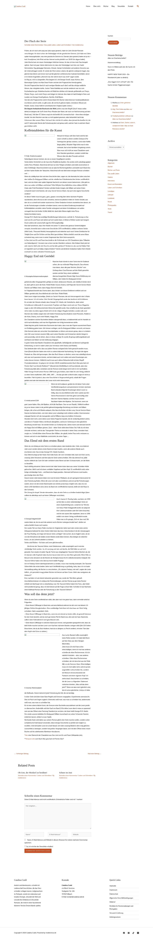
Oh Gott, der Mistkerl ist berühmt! (32, 772)
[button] (138, 6)
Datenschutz (113, 894)
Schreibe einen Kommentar (33, 45)
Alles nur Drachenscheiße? (117, 58)
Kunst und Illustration (115, 184)
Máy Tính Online (118, 109)
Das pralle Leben (50, 45)
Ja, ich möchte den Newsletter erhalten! (39, 846)
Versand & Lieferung (116, 913)
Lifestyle (110, 195)
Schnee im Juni (65, 772)
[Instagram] (129, 933)
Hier (26, 735)
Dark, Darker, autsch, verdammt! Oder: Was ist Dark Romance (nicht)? (123, 126)
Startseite (112, 886)
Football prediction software (121, 116)
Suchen (110, 36)
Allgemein (111, 163)
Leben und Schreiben (64, 45)
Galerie (110, 177)
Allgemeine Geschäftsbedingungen (121, 898)
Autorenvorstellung (114, 62)
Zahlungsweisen (115, 917)
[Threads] (138, 933)
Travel (110, 212)
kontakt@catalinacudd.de (75, 897)
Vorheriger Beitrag (21, 753)
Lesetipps (111, 191)
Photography (112, 205)
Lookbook (111, 198)
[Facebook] (124, 933)
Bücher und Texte (114, 170)
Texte (109, 209)
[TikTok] (133, 933)
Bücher (110, 166)
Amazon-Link (30, 739)
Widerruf (112, 902)
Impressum (113, 890)
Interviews (111, 181)
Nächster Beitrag (94, 753)
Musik (110, 202)
